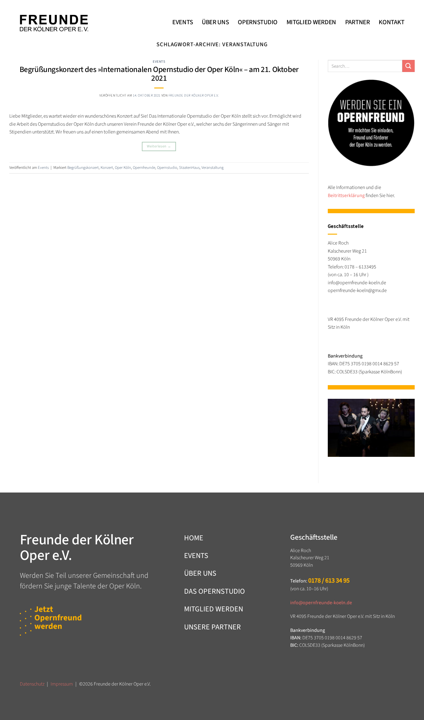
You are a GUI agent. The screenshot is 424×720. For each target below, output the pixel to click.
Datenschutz (32, 684)
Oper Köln (123, 167)
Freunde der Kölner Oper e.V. (194, 95)
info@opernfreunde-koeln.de (321, 602)
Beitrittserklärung (346, 195)
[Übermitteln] (408, 66)
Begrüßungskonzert (83, 167)
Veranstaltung (212, 167)
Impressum (62, 684)
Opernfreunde (144, 167)
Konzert (107, 167)
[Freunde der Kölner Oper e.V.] (54, 23)
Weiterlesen (159, 146)
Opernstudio (167, 167)
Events (159, 61)
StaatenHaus (189, 167)
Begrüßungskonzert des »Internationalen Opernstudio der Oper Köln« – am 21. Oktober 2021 (159, 74)
